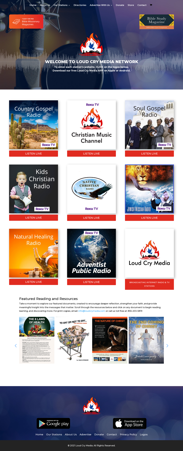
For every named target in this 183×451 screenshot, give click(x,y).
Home (33, 5)
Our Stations (61, 5)
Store (131, 5)
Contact (141, 5)
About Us (45, 5)
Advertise (85, 435)
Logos (143, 435)
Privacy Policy (128, 435)
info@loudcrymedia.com (91, 311)
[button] (167, 345)
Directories (80, 5)
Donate (120, 5)
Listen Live (33, 153)
